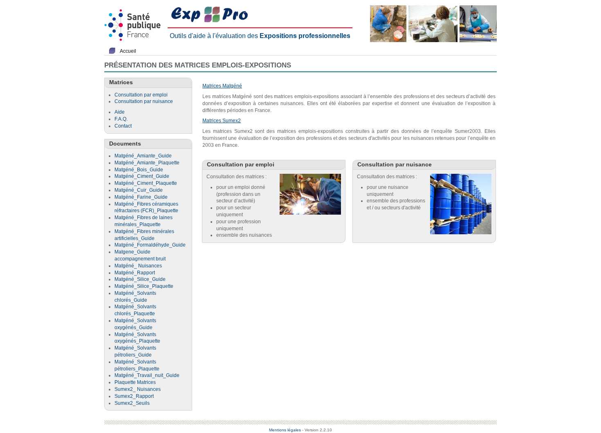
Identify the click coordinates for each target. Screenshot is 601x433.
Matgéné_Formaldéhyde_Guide (150, 245)
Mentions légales (285, 430)
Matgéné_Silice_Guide (140, 279)
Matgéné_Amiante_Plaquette (146, 163)
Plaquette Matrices (135, 382)
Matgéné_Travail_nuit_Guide (146, 375)
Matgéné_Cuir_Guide (138, 190)
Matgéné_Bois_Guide (138, 170)
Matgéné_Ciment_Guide (141, 176)
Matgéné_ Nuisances (138, 266)
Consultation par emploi (141, 95)
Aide (119, 112)
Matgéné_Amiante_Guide (143, 156)
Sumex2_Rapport (134, 396)
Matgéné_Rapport (134, 273)
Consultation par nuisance (143, 101)
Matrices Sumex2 (221, 120)
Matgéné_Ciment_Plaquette (145, 183)
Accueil (128, 51)
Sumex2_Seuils (132, 403)
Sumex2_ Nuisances (137, 389)
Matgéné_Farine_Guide (141, 197)
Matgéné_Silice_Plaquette (143, 286)
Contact (123, 126)
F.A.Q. (121, 119)
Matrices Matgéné (222, 86)
